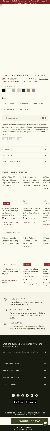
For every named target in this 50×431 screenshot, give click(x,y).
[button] (25, 150)
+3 (14, 218)
